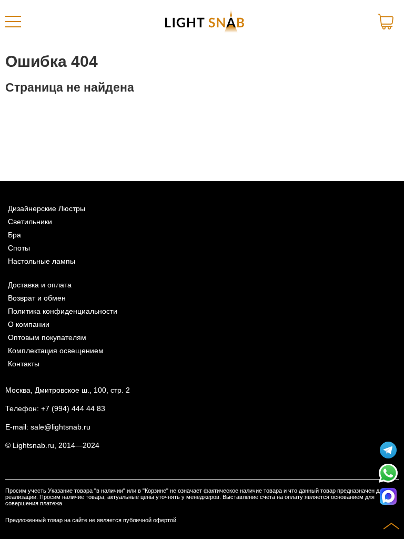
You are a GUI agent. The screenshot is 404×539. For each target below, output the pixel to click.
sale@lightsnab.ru (60, 427)
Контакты (23, 364)
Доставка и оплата (40, 285)
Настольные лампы (41, 261)
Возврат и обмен (37, 298)
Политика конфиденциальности (62, 311)
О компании (28, 324)
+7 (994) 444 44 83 (73, 409)
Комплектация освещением (56, 351)
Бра (14, 235)
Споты (19, 248)
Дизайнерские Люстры (46, 209)
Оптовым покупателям (47, 338)
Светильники (30, 222)
